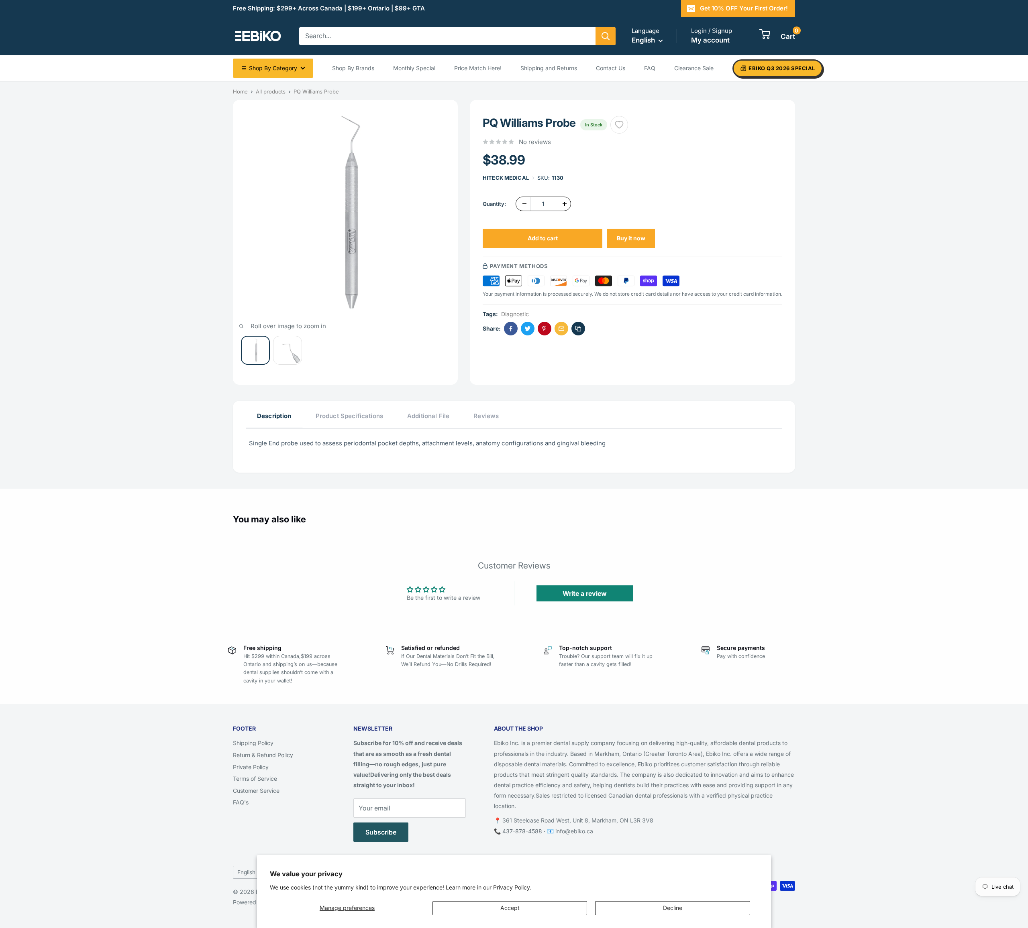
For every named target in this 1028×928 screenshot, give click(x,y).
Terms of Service (255, 778)
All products (271, 91)
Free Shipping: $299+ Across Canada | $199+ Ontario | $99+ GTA (329, 8)
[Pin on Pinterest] (544, 328)
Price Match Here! (478, 68)
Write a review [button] (585, 593)
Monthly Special (414, 68)
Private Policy (251, 767)
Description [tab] (274, 416)
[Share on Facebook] (511, 328)
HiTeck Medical (506, 178)
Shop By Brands (353, 68)
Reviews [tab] (486, 416)
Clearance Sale (694, 68)
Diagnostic (515, 314)
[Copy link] (578, 328)
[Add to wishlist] (619, 125)
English (246, 872)
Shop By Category (269, 68)
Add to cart (543, 238)
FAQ (649, 68)
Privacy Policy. (512, 887)
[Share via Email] (561, 328)
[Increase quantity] (563, 204)
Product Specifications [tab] (349, 416)
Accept (510, 907)
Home (240, 91)
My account (710, 40)
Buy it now (631, 238)
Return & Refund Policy (263, 754)
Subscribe (380, 832)
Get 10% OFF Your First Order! (744, 8)
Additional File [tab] (428, 416)
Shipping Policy (253, 742)
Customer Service (256, 790)
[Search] (606, 36)
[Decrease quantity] (523, 204)
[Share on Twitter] (527, 328)
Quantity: (494, 204)
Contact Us (610, 68)
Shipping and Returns (548, 68)
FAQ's (241, 802)
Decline (672, 907)
